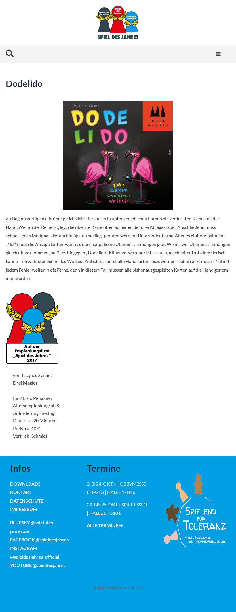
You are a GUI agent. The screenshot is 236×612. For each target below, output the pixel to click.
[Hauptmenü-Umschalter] (218, 53)
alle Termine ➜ (105, 525)
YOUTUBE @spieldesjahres (38, 565)
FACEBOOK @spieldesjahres (39, 539)
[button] (10, 53)
